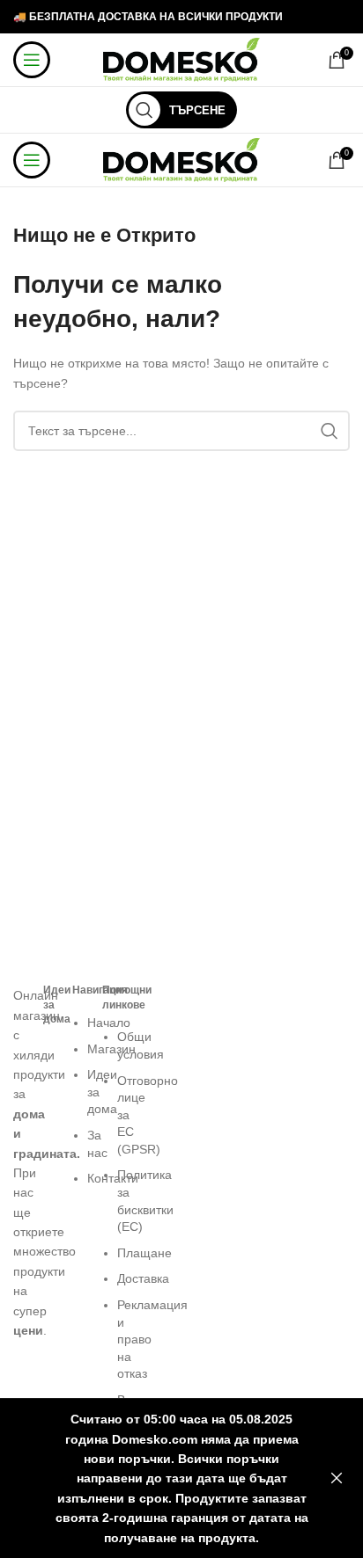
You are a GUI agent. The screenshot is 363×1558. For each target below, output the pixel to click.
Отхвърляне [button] (336, 1478)
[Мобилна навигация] (31, 59)
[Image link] (19, 976)
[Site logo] (182, 59)
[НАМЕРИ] (329, 431)
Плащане (144, 1253)
